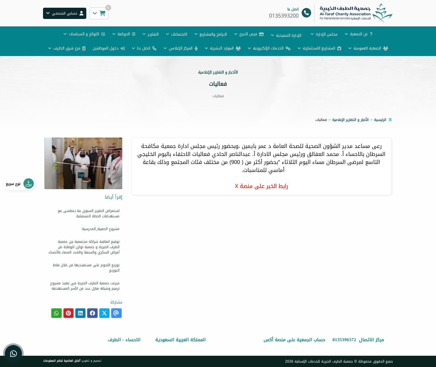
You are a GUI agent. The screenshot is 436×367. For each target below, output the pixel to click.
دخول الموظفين (106, 48)
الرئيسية (380, 120)
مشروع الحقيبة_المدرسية (101, 229)
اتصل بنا (143, 48)
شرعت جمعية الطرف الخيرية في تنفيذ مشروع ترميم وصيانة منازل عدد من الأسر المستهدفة (85, 286)
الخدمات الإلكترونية (268, 48)
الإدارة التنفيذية (288, 35)
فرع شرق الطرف (66, 48)
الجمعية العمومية (367, 48)
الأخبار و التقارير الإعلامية (350, 120)
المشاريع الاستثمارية (319, 48)
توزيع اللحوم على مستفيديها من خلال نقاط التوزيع (86, 268)
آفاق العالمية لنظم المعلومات (61, 360)
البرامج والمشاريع (213, 34)
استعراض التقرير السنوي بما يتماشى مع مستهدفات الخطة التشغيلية (89, 213)
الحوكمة (123, 34)
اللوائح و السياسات (84, 34)
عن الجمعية (359, 34)
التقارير (153, 34)
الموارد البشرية (222, 48)
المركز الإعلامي (180, 48)
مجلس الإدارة (327, 34)
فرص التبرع (248, 34)
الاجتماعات (179, 34)
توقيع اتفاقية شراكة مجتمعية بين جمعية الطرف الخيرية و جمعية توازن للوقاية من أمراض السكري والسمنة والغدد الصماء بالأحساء (84, 247)
